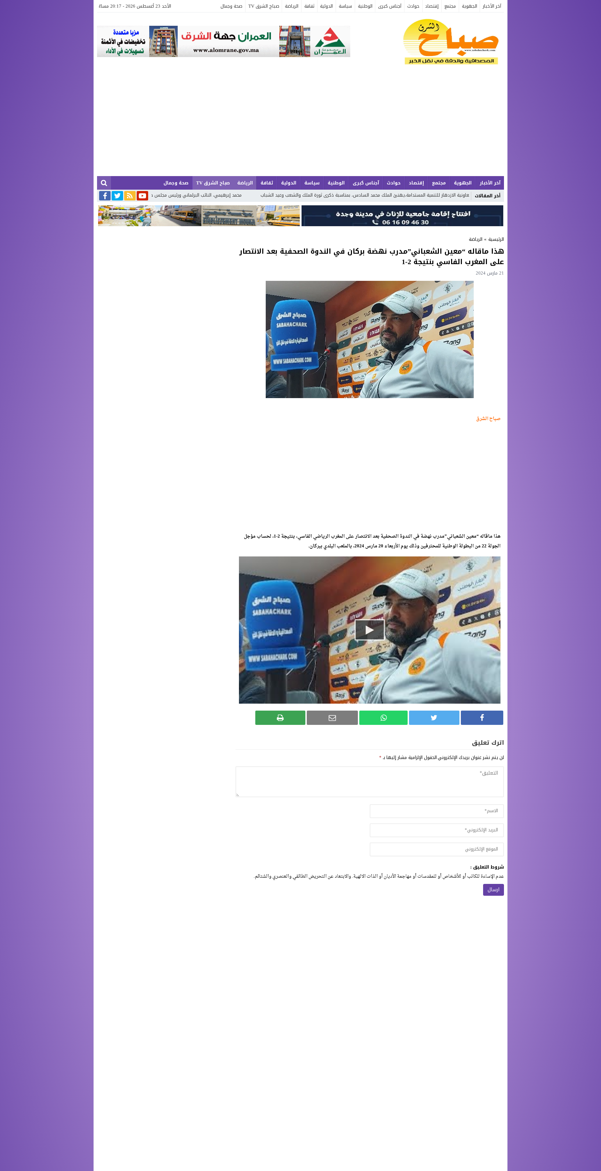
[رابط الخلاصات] (130, 196)
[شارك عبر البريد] (332, 717)
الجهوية (469, 6)
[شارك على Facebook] (482, 717)
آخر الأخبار (492, 6)
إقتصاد (432, 6)
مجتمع (450, 6)
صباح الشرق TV (263, 6)
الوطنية (365, 6)
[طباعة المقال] (280, 717)
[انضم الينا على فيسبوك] (105, 196)
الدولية (326, 6)
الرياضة (291, 6)
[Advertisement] (300, 124)
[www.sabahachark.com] (427, 42)
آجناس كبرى (389, 6)
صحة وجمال (231, 6)
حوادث (413, 6)
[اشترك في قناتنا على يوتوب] (142, 196)
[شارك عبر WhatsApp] (383, 717)
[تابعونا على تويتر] (117, 196)
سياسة (345, 6)
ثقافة (309, 6)
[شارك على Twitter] (434, 717)
